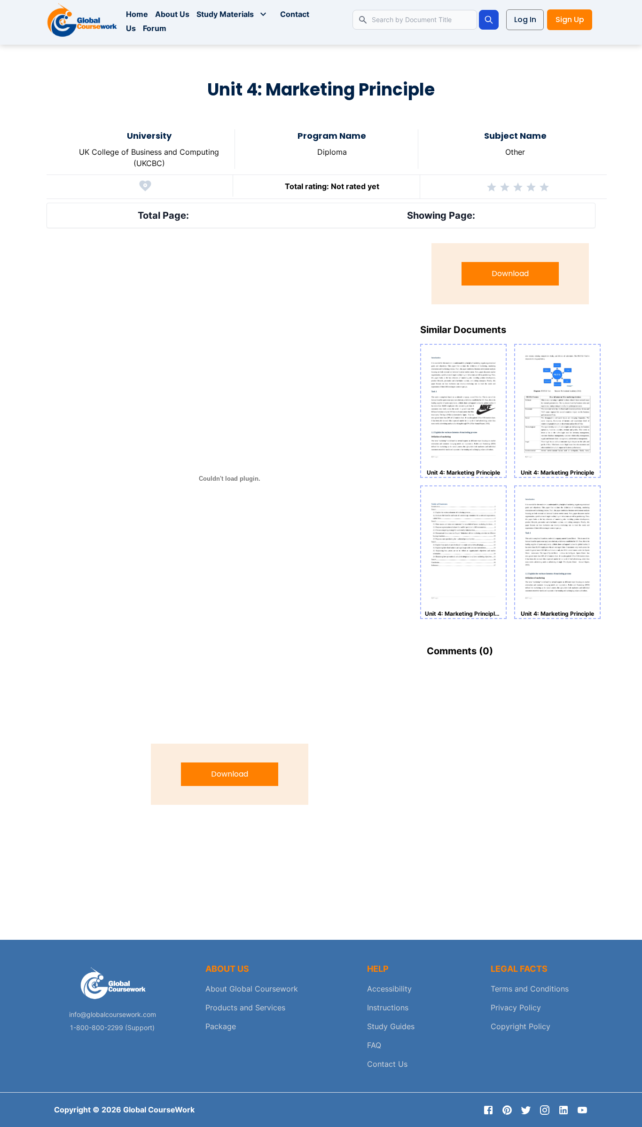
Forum (154, 28)
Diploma (332, 152)
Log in (525, 19)
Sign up (570, 19)
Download (229, 774)
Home (137, 14)
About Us (172, 14)
